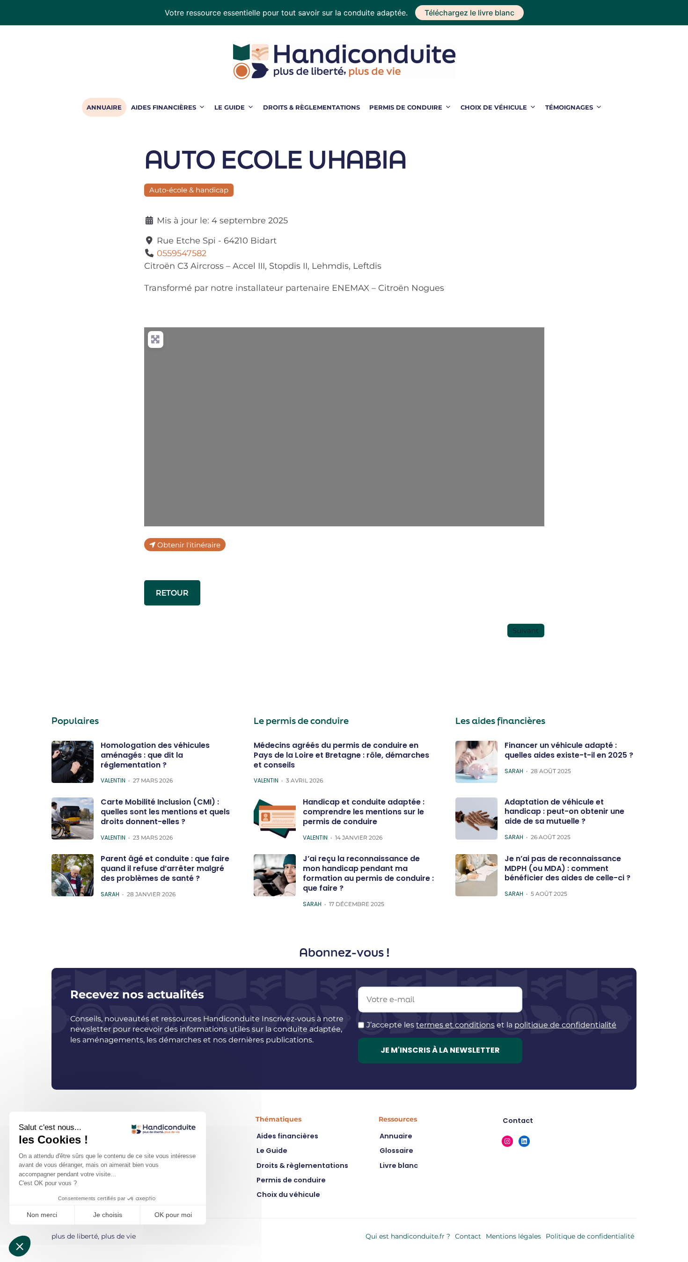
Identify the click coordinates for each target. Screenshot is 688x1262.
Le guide (229, 107)
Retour (172, 592)
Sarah (110, 894)
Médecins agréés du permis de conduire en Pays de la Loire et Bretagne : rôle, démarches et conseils (341, 755)
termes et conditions (455, 1024)
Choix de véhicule (494, 107)
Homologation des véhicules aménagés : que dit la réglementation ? (155, 755)
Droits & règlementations (311, 107)
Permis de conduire (405, 107)
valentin (113, 780)
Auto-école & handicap (188, 189)
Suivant (525, 630)
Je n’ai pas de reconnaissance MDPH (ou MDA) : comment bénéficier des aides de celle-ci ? (567, 868)
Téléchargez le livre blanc (469, 12)
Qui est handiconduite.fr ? (408, 1236)
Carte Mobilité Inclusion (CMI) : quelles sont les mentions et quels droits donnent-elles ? (165, 812)
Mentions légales (513, 1236)
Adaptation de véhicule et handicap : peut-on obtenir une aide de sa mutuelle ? (564, 812)
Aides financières (163, 107)
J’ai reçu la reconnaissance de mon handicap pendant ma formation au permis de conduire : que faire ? (368, 873)
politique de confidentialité (565, 1024)
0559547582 (181, 253)
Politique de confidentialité (590, 1236)
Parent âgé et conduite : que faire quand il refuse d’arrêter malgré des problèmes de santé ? (165, 868)
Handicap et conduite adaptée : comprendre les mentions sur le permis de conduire (364, 812)
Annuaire (104, 107)
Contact (468, 1236)
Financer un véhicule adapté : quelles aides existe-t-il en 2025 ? (569, 750)
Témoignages (569, 107)
